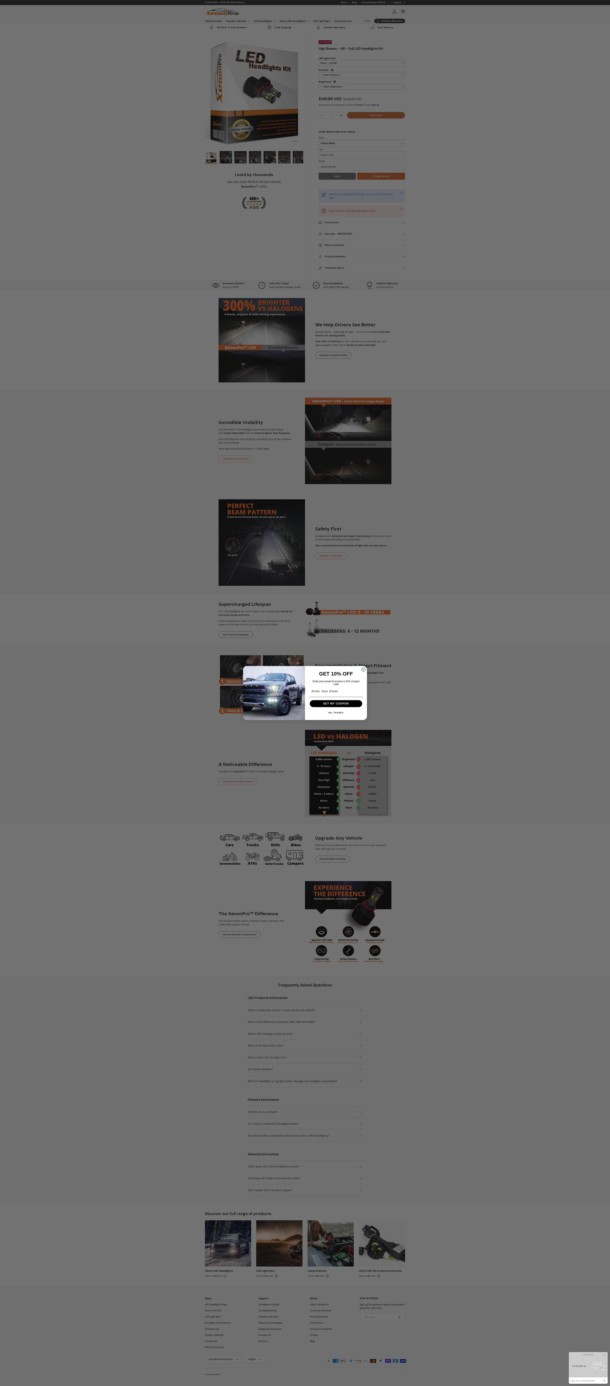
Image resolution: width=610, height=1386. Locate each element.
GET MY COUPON (336, 703)
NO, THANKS (336, 713)
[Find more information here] (580, 1340)
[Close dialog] (363, 669)
